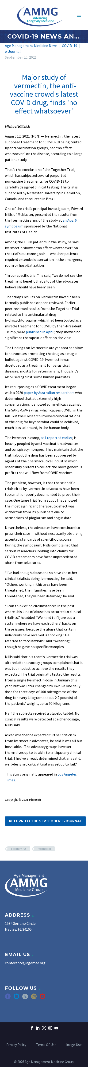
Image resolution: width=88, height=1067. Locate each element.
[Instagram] (50, 1028)
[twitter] (25, 998)
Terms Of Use (46, 1045)
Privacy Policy (16, 1045)
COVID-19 (69, 45)
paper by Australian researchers (49, 392)
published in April (40, 332)
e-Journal (13, 51)
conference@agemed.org (25, 963)
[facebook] (8, 998)
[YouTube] (56, 1028)
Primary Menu (79, 15)
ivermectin (44, 849)
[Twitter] (44, 1028)
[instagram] (34, 998)
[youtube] (42, 998)
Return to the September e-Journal (45, 821)
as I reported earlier (56, 437)
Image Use (74, 1045)
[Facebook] (32, 1028)
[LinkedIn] (38, 1028)
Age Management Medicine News (31, 45)
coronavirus (18, 849)
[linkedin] (16, 998)
